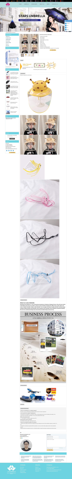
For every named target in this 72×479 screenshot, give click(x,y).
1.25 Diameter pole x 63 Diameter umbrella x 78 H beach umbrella (14, 98)
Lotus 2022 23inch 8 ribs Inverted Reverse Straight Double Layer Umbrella (14, 73)
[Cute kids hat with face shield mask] (29, 43)
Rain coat (21, 468)
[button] (71, 20)
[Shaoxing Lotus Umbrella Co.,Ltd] (7, 6)
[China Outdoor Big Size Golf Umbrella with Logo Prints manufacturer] (8, 82)
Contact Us (37, 471)
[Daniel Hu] (13, 150)
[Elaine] (7, 150)
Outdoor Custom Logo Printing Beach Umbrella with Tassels (14, 107)
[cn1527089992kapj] (21, 438)
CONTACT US (55, 4)
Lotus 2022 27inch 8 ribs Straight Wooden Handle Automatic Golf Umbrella (14, 87)
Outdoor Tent (8, 36)
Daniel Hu (68, 23)
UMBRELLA (26, 4)
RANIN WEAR (34, 4)
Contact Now (12, 152)
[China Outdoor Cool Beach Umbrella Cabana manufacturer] (8, 112)
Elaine (68, 29)
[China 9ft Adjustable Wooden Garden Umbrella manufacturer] (8, 103)
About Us (36, 467)
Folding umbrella (8, 39)
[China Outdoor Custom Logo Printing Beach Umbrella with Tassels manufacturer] (8, 108)
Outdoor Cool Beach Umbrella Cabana (13, 112)
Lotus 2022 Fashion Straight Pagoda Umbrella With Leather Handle (14, 78)
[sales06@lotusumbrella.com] (20, 438)
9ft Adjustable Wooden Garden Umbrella (13, 102)
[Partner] (36, 19)
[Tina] (9, 150)
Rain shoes (7, 45)
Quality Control (37, 468)
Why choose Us (38, 469)
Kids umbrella (22, 471)
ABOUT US (42, 4)
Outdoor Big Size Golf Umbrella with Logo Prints (14, 82)
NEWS (48, 4)
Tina (67, 27)
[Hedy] (11, 150)
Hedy (67, 25)
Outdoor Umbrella (8, 42)
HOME (20, 4)
